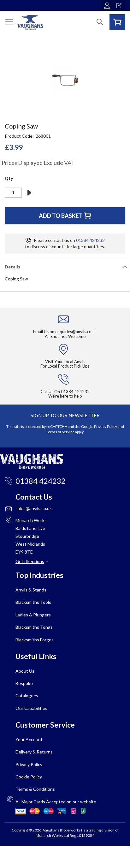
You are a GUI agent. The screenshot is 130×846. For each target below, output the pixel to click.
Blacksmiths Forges (34, 639)
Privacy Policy (105, 426)
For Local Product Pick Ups (65, 366)
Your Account (29, 739)
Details (12, 266)
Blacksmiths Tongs (34, 627)
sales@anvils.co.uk (33, 508)
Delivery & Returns (34, 751)
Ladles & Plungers (33, 614)
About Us (24, 671)
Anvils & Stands (30, 589)
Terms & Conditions (35, 789)
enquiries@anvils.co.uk (76, 331)
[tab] (65, 266)
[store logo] (30, 22)
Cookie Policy (28, 776)
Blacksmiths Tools (33, 602)
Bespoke (24, 683)
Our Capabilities (31, 708)
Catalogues (26, 695)
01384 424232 (90, 240)
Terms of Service (60, 431)
